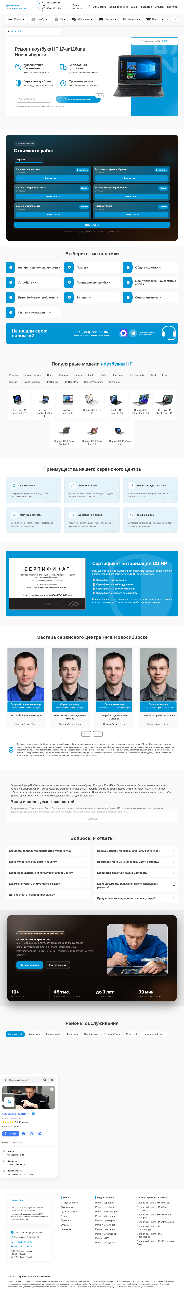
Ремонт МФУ (102, 1238)
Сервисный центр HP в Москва (153, 1202)
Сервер (18, 19)
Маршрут (13, 1133)
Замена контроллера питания (111, 187)
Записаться (51, 178)
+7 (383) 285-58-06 (51, 4)
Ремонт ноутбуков (105, 1207)
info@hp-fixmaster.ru (23, 1246)
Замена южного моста (28, 206)
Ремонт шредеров (105, 1242)
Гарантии (146, 7)
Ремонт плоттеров (105, 1229)
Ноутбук (41, 19)
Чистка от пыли (103, 206)
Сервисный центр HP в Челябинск (155, 1222)
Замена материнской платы (31, 187)
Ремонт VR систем (105, 1216)
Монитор (133, 19)
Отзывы (159, 7)
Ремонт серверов (104, 1202)
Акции (134, 7)
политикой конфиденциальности (54, 106)
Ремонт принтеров (105, 1220)
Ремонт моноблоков (106, 1234)
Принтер (109, 19)
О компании (100, 7)
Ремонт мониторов (105, 1225)
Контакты (172, 7)
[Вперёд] (175, 19)
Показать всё (92, 225)
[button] (86, 733)
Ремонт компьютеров (106, 1211)
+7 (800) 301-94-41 (51, 10)
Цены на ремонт (118, 7)
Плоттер (156, 19)
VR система (83, 19)
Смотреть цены (57, 965)
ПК (61, 19)
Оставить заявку (29, 965)
